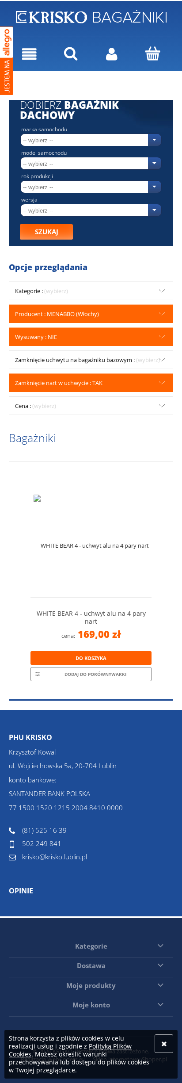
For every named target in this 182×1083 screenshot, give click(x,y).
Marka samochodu (44, 129)
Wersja (29, 199)
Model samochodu (44, 153)
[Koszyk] (153, 53)
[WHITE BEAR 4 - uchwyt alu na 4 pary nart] (91, 532)
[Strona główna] (91, 15)
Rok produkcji (37, 176)
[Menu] (29, 54)
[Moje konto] (111, 54)
